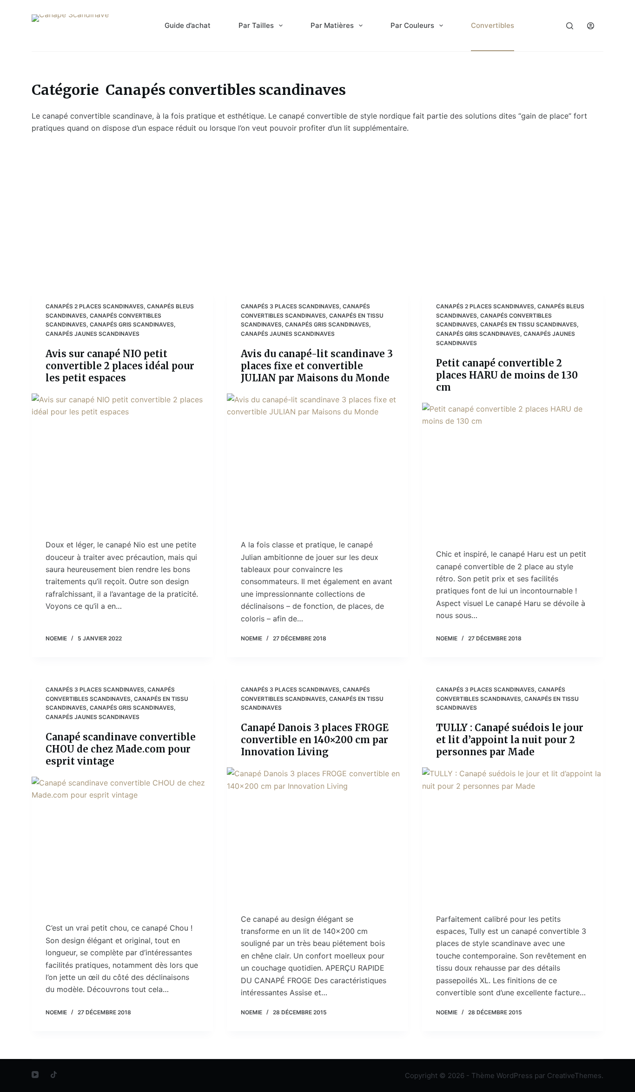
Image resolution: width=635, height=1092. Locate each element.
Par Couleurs (412, 25)
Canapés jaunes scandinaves (92, 333)
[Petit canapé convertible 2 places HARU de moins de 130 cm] (512, 471)
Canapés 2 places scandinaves (95, 306)
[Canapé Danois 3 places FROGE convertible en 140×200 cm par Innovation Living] (317, 835)
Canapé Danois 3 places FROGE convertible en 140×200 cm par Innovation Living (315, 740)
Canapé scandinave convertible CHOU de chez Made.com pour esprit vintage (121, 749)
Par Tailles (256, 25)
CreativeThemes (574, 1075)
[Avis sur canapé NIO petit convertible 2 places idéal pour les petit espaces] (122, 461)
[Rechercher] (569, 25)
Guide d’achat (188, 25)
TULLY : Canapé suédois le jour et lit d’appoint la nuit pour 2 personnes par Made (509, 740)
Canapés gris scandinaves (132, 324)
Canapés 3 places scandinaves (290, 306)
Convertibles (492, 25)
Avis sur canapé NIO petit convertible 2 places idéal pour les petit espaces (120, 366)
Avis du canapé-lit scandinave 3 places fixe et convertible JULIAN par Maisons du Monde (317, 366)
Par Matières (332, 25)
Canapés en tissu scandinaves (528, 324)
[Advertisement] (317, 204)
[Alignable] (53, 1074)
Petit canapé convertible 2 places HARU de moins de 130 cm (507, 375)
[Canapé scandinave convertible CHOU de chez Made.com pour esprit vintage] (122, 844)
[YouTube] (35, 1074)
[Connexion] (590, 25)
